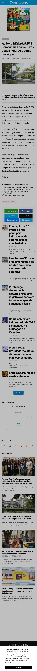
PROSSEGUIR (18, 667)
